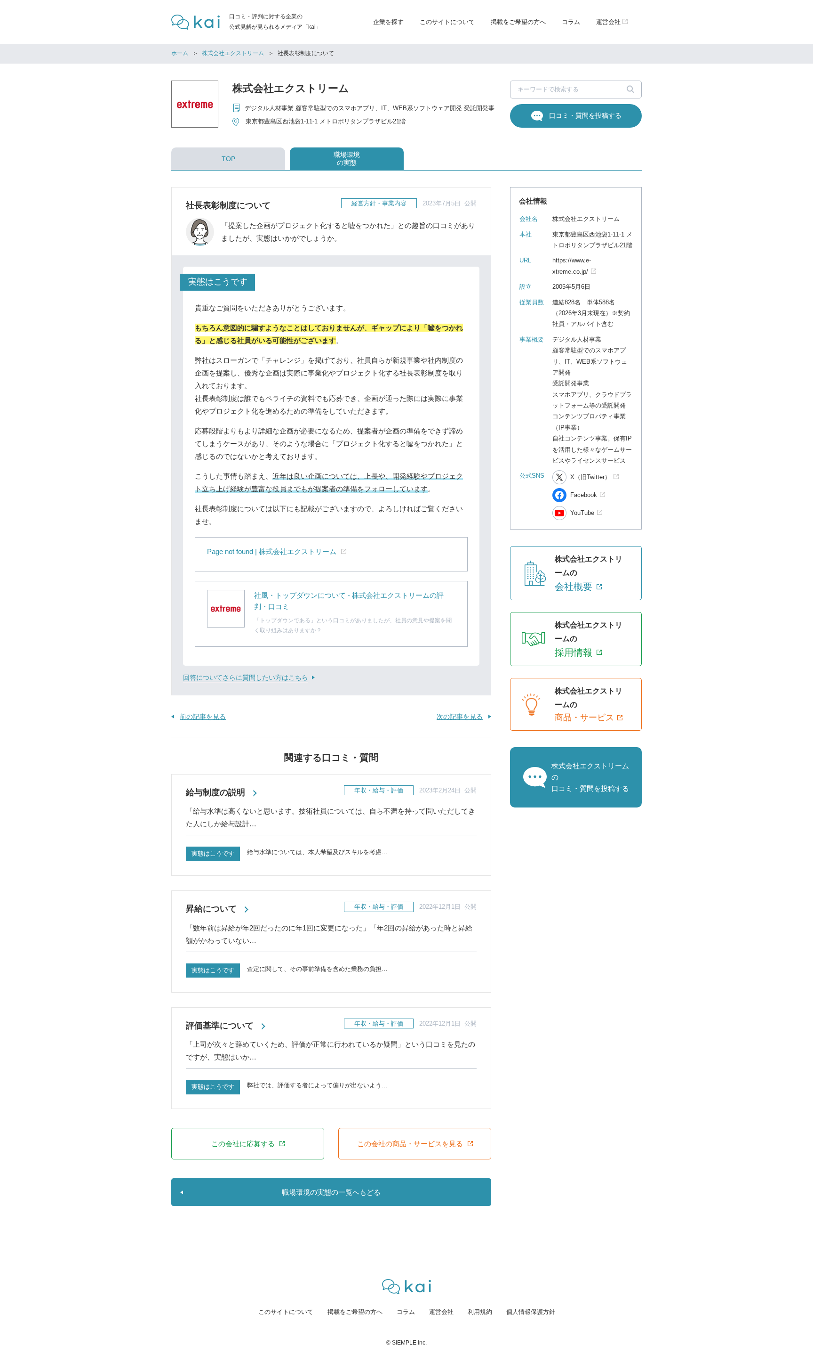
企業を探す (388, 21)
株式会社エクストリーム (233, 53)
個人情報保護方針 (530, 1311)
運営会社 (441, 1311)
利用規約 (480, 1311)
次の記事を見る (460, 716)
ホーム (179, 53)
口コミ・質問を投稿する (585, 115)
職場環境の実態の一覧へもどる (331, 1192)
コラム (571, 21)
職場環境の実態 (347, 158)
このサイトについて (447, 21)
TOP (228, 159)
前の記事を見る (203, 716)
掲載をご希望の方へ (518, 21)
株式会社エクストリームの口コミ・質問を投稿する (590, 777)
